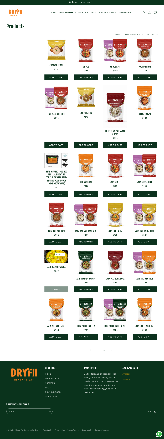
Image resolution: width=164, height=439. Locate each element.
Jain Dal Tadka (115, 231)
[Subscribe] (49, 411)
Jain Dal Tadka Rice (144, 231)
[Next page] (111, 350)
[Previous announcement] (7, 2)
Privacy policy (60, 430)
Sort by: (118, 34)
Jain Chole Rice (144, 181)
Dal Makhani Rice (56, 114)
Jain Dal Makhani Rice (86, 231)
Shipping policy (87, 430)
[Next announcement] (157, 2)
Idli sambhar (85, 181)
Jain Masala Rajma (115, 278)
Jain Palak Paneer (86, 326)
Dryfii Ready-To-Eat (19, 430)
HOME (48, 374)
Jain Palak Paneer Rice (115, 326)
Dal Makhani (145, 66)
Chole (86, 66)
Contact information (102, 430)
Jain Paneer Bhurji (144, 326)
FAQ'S (48, 388)
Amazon (126, 374)
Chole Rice (115, 66)
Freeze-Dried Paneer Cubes (115, 133)
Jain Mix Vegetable (56, 326)
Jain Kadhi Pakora (56, 266)
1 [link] (90, 350)
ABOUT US (50, 383)
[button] (67, 12)
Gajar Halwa (145, 114)
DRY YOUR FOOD (53, 392)
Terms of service (73, 430)
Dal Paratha (86, 113)
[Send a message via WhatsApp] (159, 434)
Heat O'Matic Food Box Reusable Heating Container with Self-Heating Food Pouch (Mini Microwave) (56, 177)
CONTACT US (51, 397)
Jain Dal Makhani (56, 231)
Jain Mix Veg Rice (144, 278)
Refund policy (47, 430)
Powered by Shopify (33, 430)
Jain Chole (115, 181)
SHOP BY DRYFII (52, 378)
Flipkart (126, 380)
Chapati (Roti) (56, 65)
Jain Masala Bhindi (85, 278)
